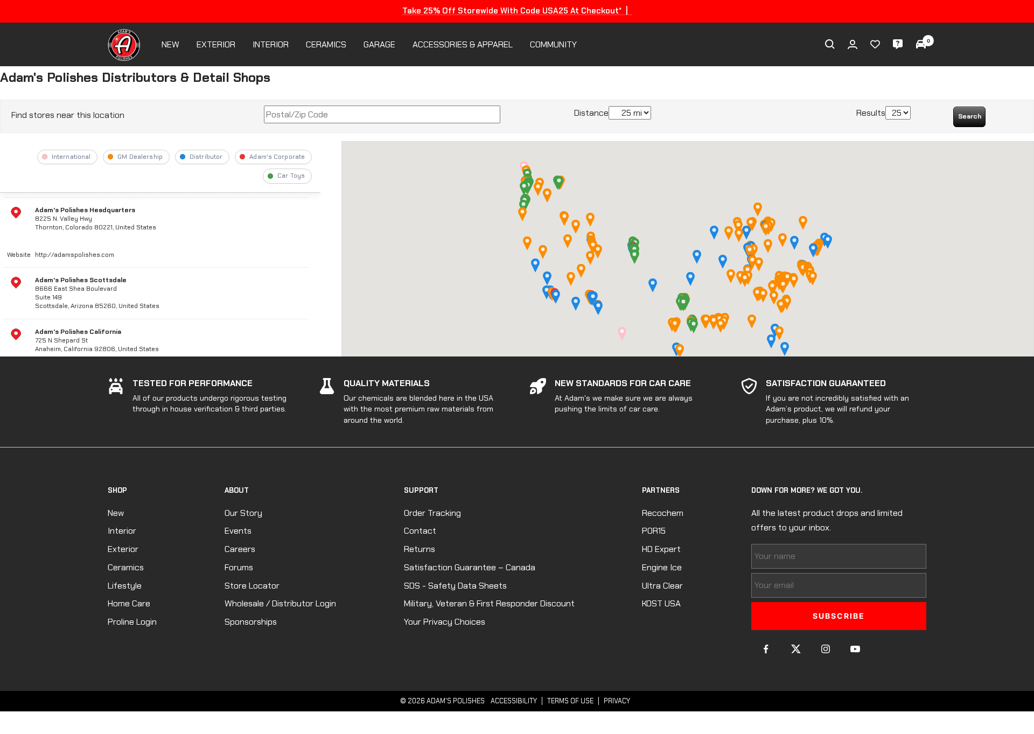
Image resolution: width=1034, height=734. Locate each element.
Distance (591, 112)
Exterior (123, 549)
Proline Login (132, 621)
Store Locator (252, 585)
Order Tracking (432, 513)
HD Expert (661, 549)
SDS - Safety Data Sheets (455, 585)
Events (238, 530)
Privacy (617, 700)
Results (870, 112)
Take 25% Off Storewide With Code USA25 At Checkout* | (517, 10)
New (116, 513)
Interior (122, 530)
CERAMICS (326, 44)
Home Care (129, 603)
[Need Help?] (898, 44)
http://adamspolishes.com (74, 254)
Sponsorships (251, 621)
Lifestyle (125, 585)
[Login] (852, 44)
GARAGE (379, 44)
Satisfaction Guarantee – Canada (469, 567)
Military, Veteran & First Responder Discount (489, 603)
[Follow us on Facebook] (766, 649)
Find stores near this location (67, 115)
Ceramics (126, 567)
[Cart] (921, 44)
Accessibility (514, 700)
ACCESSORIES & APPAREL (463, 44)
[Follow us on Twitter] (796, 649)
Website (19, 254)
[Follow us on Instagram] (825, 649)
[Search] (830, 44)
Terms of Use (570, 700)
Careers (240, 549)
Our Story (243, 513)
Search (969, 116)
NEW (170, 44)
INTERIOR (271, 44)
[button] (697, 257)
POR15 (654, 530)
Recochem (662, 513)
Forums (239, 567)
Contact (420, 530)
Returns (419, 549)
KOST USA (661, 603)
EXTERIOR (216, 44)
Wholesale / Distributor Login (280, 603)
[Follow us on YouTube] (855, 649)
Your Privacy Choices (444, 621)
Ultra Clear (662, 585)
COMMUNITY (553, 44)
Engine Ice (662, 567)
